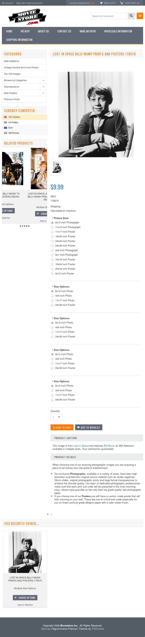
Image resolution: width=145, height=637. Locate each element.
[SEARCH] (131, 16)
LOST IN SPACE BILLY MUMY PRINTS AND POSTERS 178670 (25, 579)
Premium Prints (12, 99)
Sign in (19, 2)
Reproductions (11, 86)
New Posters (10, 93)
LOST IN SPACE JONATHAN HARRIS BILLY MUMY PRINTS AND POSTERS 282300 (24, 196)
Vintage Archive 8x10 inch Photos (21, 67)
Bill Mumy (109, 445)
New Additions (11, 61)
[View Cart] (140, 16)
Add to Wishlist (24, 220)
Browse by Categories (15, 80)
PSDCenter (98, 628)
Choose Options (26, 214)
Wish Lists (109, 2)
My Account (7, 2)
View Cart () (132, 2)
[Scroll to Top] (0, 612)
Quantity (55, 411)
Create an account (33, 2)
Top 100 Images (12, 73)
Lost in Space (81, 445)
